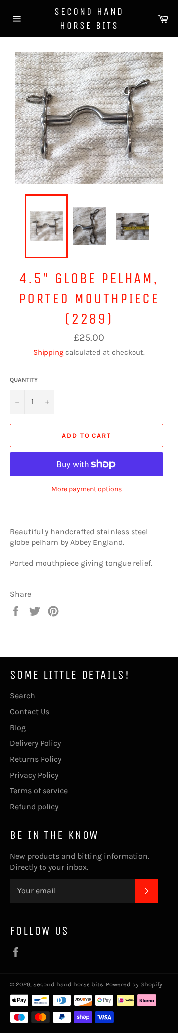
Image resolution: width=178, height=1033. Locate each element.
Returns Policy (35, 759)
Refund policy (34, 806)
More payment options (86, 489)
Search (22, 695)
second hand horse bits (89, 18)
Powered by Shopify (134, 984)
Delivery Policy (35, 743)
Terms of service (39, 790)
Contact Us (29, 711)
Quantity (24, 379)
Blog (18, 727)
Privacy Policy (34, 775)
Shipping (48, 352)
